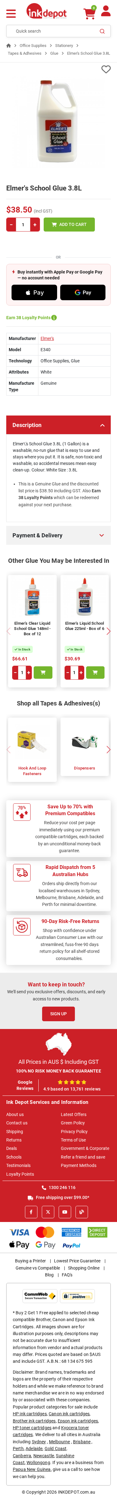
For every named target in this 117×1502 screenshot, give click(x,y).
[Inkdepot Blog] (82, 1212)
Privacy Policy (74, 1131)
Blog (49, 1274)
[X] (48, 1212)
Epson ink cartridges (78, 1420)
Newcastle (43, 1455)
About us (15, 1114)
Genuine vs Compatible (38, 1267)
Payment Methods (78, 1165)
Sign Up (58, 1013)
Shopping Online (84, 1267)
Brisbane (81, 1441)
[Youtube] (65, 1212)
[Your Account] (106, 13)
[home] (8, 45)
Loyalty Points (20, 1174)
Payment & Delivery (37, 535)
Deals (11, 1148)
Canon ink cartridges (69, 1413)
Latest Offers (73, 1114)
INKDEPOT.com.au (76, 1492)
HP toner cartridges (32, 1427)
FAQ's (67, 1274)
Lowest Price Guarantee (77, 1260)
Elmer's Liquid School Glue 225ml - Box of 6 (84, 626)
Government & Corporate (85, 1148)
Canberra (22, 1455)
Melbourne (59, 1441)
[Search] (102, 31)
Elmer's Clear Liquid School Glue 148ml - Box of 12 (32, 628)
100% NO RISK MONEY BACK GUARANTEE (58, 1070)
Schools (14, 1157)
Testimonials (18, 1165)
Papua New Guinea (32, 1469)
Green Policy (73, 1122)
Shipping (14, 1131)
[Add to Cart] (43, 672)
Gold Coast (56, 1448)
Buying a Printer (30, 1260)
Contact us (16, 1122)
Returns (14, 1139)
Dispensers (84, 768)
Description (26, 425)
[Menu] (11, 14)
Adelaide (34, 1448)
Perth (18, 1448)
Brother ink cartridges (34, 1420)
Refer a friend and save (83, 1157)
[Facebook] (31, 1212)
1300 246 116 (62, 1187)
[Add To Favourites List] (58, 69)
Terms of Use (73, 1139)
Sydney (39, 1441)
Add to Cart (73, 224)
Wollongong (38, 1462)
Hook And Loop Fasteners (32, 771)
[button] (108, 631)
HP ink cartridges (30, 1413)
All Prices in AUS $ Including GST (58, 1062)
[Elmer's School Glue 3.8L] (58, 122)
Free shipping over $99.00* (62, 1197)
